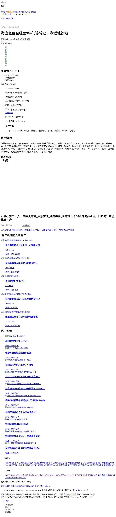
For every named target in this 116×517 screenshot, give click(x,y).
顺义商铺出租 (103, 463)
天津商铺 (22, 478)
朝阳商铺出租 (10, 463)
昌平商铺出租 (16, 465)
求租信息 (24, 12)
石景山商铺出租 (68, 463)
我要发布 (32, 12)
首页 (3, 18)
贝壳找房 (32, 475)
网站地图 (39, 486)
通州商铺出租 (92, 463)
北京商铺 (15, 478)
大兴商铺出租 (80, 463)
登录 (4, 14)
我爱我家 (109, 475)
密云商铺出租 (75, 465)
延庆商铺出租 (52, 465)
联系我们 (22, 486)
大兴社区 (86, 475)
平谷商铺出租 (86, 465)
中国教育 (47, 475)
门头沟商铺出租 (40, 465)
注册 (9, 14)
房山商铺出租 (28, 465)
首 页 (3, 12)
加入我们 (30, 486)
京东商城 (24, 475)
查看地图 (9, 113)
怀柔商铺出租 (63, 465)
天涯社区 (78, 475)
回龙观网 (101, 475)
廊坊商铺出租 (97, 465)
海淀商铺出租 (22, 463)
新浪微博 (16, 475)
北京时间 (70, 475)
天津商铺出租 (109, 465)
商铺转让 (9, 12)
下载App (47, 486)
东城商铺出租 (33, 463)
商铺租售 (16, 12)
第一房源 (55, 475)
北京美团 (40, 475)
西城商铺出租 (44, 463)
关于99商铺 (5, 486)
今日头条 (9, 475)
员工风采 (14, 486)
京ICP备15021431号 (80, 490)
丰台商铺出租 (56, 463)
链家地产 (93, 475)
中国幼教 (63, 475)
